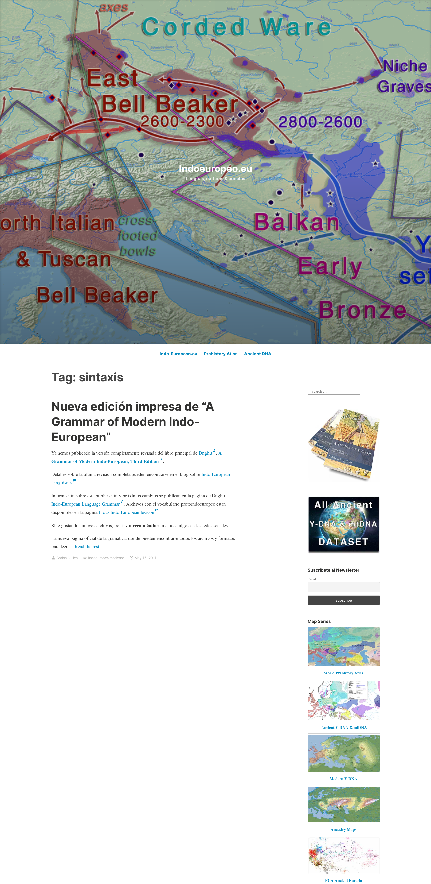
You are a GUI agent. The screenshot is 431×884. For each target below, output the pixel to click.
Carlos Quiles (67, 558)
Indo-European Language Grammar (85, 504)
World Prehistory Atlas (343, 673)
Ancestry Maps (343, 829)
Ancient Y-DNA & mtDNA (344, 727)
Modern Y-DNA (343, 778)
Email (312, 579)
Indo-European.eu (178, 353)
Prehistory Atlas (221, 353)
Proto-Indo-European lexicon (126, 512)
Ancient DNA (257, 353)
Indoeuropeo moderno (106, 558)
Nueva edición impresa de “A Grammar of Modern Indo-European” (132, 421)
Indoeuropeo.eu (215, 168)
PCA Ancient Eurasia (343, 880)
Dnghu (205, 453)
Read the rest (87, 546)
